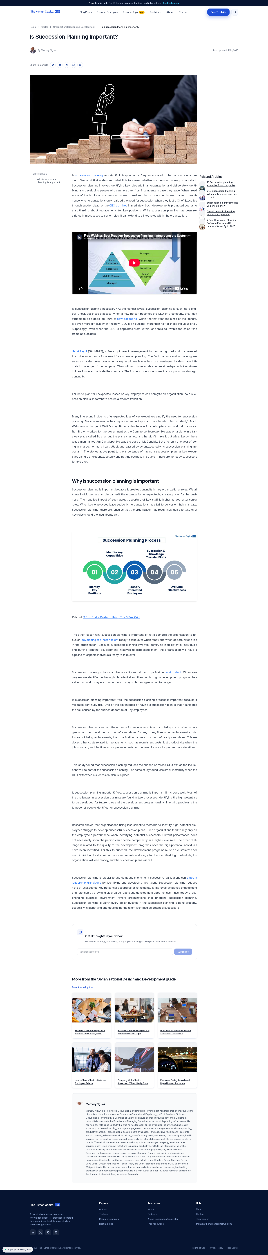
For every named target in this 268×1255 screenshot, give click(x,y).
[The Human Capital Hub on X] (40, 1232)
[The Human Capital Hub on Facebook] (48, 1232)
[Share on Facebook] (60, 65)
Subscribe (183, 951)
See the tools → (171, 3)
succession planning (89, 175)
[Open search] (234, 12)
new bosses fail (127, 318)
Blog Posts (86, 12)
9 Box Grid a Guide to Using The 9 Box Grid (111, 617)
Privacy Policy (216, 1248)
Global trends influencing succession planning (221, 213)
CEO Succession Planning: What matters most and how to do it (222, 194)
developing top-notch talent (100, 639)
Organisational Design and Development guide (75, 27)
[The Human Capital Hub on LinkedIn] (33, 1232)
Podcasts (153, 1214)
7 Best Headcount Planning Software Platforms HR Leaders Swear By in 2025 (222, 223)
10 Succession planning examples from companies (221, 184)
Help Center (202, 1219)
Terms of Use (198, 1248)
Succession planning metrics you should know (222, 204)
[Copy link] (80, 65)
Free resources (156, 1223)
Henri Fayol (79, 351)
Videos (151, 1209)
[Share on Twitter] (53, 65)
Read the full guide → (84, 987)
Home (33, 27)
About (170, 12)
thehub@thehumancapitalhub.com (214, 1223)
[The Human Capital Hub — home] (45, 12)
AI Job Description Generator (163, 1219)
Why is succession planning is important (49, 181)
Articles (44, 27)
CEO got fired (118, 205)
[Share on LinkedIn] (66, 65)
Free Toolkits (218, 11)
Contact (184, 12)
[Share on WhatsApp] (73, 65)
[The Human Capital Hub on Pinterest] (56, 1232)
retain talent (173, 672)
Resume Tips (133, 12)
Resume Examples (107, 12)
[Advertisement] (218, 116)
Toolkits (154, 12)
